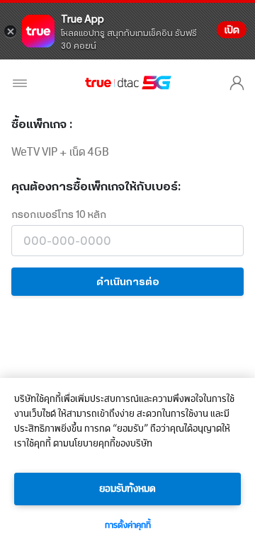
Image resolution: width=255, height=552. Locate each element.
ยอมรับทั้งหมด (127, 489)
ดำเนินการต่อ (127, 282)
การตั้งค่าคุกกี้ (128, 525)
